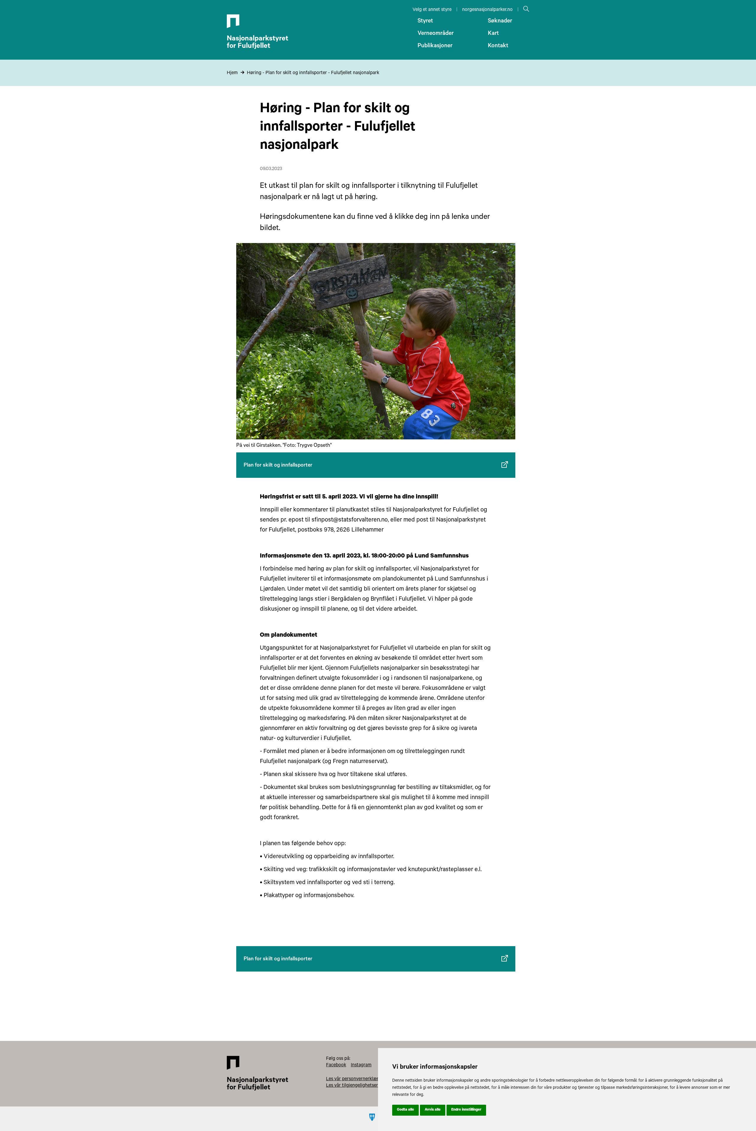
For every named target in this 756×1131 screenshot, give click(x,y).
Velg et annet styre (432, 10)
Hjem (232, 73)
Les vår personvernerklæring (355, 1079)
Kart (493, 34)
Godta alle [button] (405, 1110)
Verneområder (436, 34)
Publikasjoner (435, 46)
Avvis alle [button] (433, 1110)
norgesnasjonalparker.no (487, 10)
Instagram (361, 1065)
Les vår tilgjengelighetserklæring (360, 1085)
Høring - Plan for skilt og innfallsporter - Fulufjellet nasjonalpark (313, 73)
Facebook (336, 1065)
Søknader (500, 21)
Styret (425, 21)
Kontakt (498, 46)
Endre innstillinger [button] (466, 1110)
